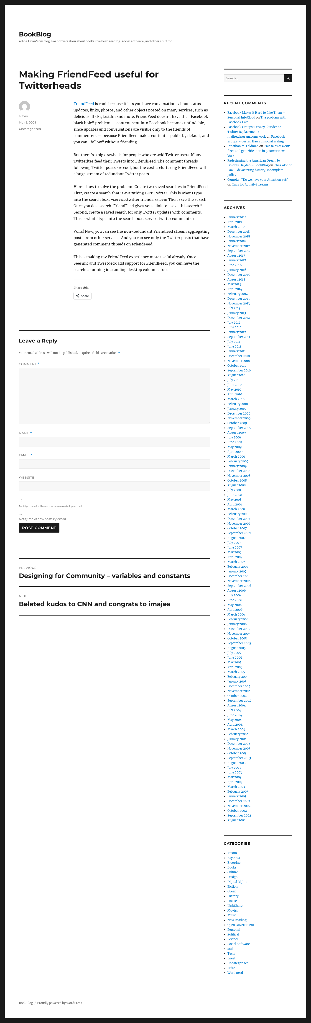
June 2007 (234, 547)
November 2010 (238, 361)
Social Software (238, 944)
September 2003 (239, 758)
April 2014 (234, 289)
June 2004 (234, 715)
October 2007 (237, 528)
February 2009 (238, 461)
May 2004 (234, 720)
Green (231, 891)
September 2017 (239, 251)
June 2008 (234, 495)
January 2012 (236, 332)
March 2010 (236, 399)
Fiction (232, 887)
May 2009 (234, 447)
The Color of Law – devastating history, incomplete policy (259, 170)
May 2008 (234, 500)
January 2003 (236, 796)
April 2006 (235, 610)
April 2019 (234, 222)
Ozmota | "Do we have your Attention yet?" (258, 180)
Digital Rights (237, 882)
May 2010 (234, 390)
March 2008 (236, 509)
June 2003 (234, 772)
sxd (230, 949)
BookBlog (35, 34)
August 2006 (236, 591)
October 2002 (237, 811)
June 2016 (234, 265)
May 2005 (234, 662)
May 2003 (234, 777)
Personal (233, 930)
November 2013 (238, 303)
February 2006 (238, 619)
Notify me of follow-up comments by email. (51, 506)
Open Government (240, 925)
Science (233, 939)
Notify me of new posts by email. (43, 519)
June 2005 (234, 658)
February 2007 (237, 567)
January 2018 (236, 241)
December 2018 (238, 232)
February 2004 (237, 734)
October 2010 (236, 366)
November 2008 (238, 476)
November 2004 (238, 691)
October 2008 (237, 480)
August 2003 (236, 763)
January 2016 (236, 270)
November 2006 (239, 581)
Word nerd (235, 973)
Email (26, 455)
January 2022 (237, 217)
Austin (232, 853)
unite (231, 968)
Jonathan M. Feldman (243, 146)
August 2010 (236, 375)
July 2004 (234, 710)
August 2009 (236, 433)
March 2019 (236, 227)
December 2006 (238, 576)
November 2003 (238, 748)
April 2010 (234, 394)
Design (232, 877)
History (232, 896)
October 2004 (237, 696)
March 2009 (236, 457)
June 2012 (234, 327)
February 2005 (237, 677)
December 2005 (238, 629)
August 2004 (236, 705)
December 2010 (238, 356)
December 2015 (238, 275)
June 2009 (234, 442)
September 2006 (239, 586)
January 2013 (236, 313)
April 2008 (234, 504)
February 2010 (237, 404)
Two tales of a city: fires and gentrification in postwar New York (259, 151)
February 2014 (237, 294)
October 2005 (237, 638)
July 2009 (234, 437)
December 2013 (238, 299)
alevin (23, 116)
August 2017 (236, 256)
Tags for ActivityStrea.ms (250, 184)
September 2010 (239, 370)
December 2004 (238, 686)
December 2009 (238, 413)
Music (231, 915)
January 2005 (237, 681)
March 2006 (236, 614)
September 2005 (239, 643)
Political (233, 934)
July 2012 (233, 323)
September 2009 (239, 428)
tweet (231, 958)
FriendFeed (84, 103)
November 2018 (238, 236)
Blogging (234, 863)
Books (232, 867)
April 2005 (234, 667)
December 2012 (238, 318)
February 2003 (237, 792)
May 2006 (234, 605)
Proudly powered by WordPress (59, 1003)
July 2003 (234, 768)
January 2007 (237, 571)
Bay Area (233, 858)
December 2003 (238, 744)
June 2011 (234, 346)
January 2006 (237, 624)
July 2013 (233, 308)
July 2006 (234, 595)
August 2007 (236, 538)
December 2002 (238, 801)
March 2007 (236, 562)
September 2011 (238, 337)
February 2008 (237, 514)
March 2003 (236, 787)
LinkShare (234, 906)
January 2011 (236, 351)
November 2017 (238, 246)
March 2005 (236, 672)
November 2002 (238, 806)
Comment (29, 364)
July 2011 (233, 342)
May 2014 (234, 284)
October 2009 (237, 423)
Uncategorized (30, 129)
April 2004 (234, 725)
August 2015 (236, 279)
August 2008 (236, 485)
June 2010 (234, 385)
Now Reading (237, 920)
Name (25, 433)
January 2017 (236, 260)
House (232, 901)
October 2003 (237, 753)
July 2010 (233, 380)
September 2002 (239, 815)
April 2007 (234, 557)
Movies (232, 910)
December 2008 (238, 471)
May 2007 (234, 552)
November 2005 (238, 634)
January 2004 (237, 739)
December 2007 (238, 519)
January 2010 (236, 409)
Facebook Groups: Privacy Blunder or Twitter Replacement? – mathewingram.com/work (254, 132)
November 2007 (238, 524)
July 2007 (234, 543)
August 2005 (236, 648)
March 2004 (236, 729)
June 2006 (234, 600)
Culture (232, 872)
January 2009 (237, 466)
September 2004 (239, 701)
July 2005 (234, 653)
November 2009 (239, 418)
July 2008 (234, 490)
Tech (231, 954)
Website (26, 477)
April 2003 (234, 782)
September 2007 (239, 533)
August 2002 (236, 820)
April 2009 (235, 452)
